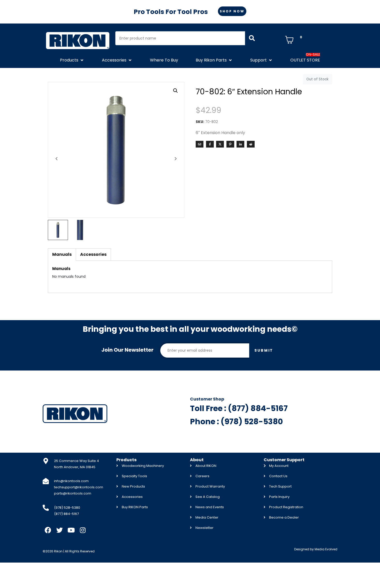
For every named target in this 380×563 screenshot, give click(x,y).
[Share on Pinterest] (230, 144)
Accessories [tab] (93, 254)
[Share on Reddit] (251, 144)
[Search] (252, 38)
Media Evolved (326, 549)
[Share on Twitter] (220, 144)
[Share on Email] (199, 144)
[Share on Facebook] (210, 144)
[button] (72, 60)
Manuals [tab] (62, 254)
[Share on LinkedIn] (240, 144)
